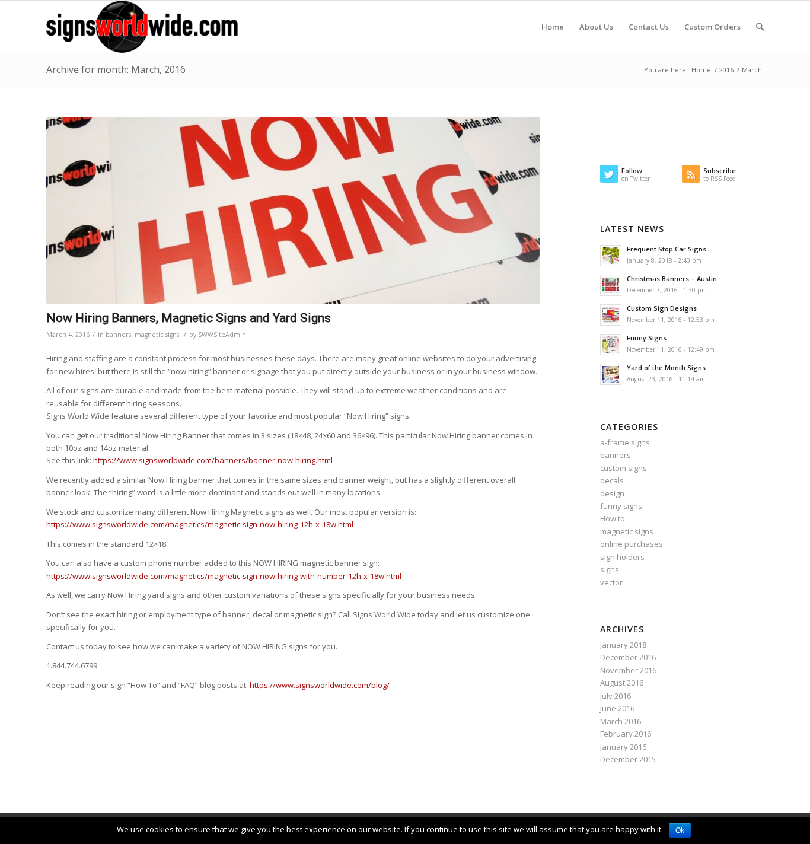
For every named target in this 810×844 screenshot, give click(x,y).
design (612, 493)
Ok (679, 830)
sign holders (622, 557)
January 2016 (623, 746)
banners (118, 334)
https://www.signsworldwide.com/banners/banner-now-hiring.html (213, 460)
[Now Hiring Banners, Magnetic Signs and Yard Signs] (293, 211)
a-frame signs (625, 442)
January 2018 (623, 644)
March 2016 (620, 721)
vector (611, 582)
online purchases (631, 544)
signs (609, 569)
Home (701, 69)
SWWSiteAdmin (222, 334)
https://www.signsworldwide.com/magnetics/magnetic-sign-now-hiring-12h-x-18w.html (199, 524)
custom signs (623, 468)
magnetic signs (157, 334)
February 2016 (625, 733)
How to (612, 518)
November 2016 (628, 670)
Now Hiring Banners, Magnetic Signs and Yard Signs (188, 318)
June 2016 (617, 708)
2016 (726, 69)
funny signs (621, 506)
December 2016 (628, 657)
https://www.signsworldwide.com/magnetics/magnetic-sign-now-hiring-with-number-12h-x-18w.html (223, 576)
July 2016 (615, 695)
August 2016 (621, 682)
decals (612, 480)
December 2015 (628, 759)
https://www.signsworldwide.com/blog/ (320, 685)
